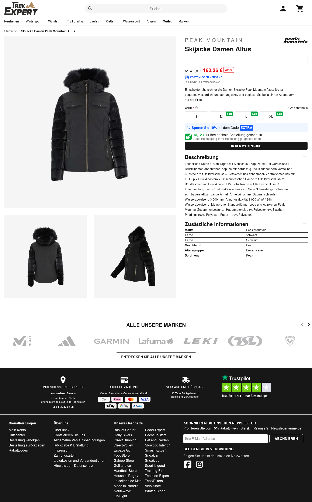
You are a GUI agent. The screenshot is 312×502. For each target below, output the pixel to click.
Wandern (54, 21)
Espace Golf (123, 450)
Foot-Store (122, 455)
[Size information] (196, 107)
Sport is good (155, 465)
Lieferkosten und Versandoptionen (79, 460)
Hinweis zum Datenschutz (73, 465)
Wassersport (131, 21)
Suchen (156, 8)
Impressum (62, 450)
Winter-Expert (155, 490)
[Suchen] (90, 8)
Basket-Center (124, 429)
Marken (183, 21)
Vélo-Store (153, 485)
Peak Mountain (214, 39)
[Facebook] (187, 465)
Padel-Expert (155, 429)
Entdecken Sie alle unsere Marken (156, 356)
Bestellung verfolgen (24, 440)
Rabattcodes (18, 450)
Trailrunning (75, 21)
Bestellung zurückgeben (185, 396)
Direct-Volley (123, 445)
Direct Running (125, 440)
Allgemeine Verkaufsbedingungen (79, 440)
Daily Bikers (123, 434)
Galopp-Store (124, 460)
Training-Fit (153, 470)
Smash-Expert (155, 450)
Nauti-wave (122, 490)
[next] (309, 325)
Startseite (10, 31)
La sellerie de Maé (128, 480)
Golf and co (122, 465)
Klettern (111, 21)
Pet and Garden (157, 440)
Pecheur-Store (156, 434)
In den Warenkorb (246, 146)
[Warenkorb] (300, 8)
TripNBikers (154, 480)
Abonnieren (286, 438)
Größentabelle (298, 108)
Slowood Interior (157, 445)
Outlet (167, 21)
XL (275, 115)
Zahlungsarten (65, 455)
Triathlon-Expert (157, 475)
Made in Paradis (126, 485)
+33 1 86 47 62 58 (63, 407)
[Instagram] (199, 465)
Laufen (94, 21)
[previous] (302, 325)
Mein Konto (17, 429)
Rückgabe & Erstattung (71, 445)
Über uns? (61, 429)
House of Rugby (126, 475)
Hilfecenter (17, 434)
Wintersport (33, 21)
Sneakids (152, 460)
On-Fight (120, 496)
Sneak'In (151, 455)
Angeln (151, 21)
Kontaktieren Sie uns (63, 393)
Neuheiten (11, 21)
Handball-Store (125, 470)
